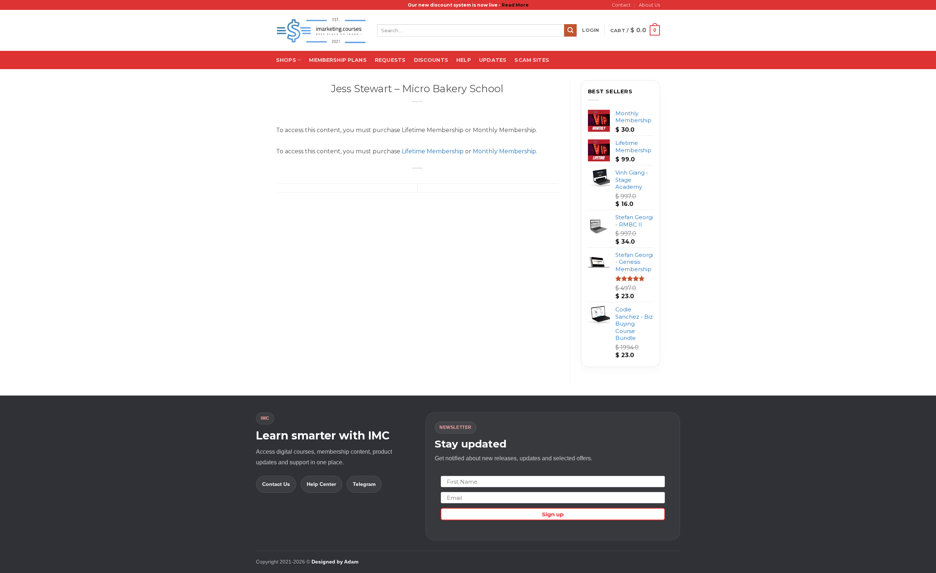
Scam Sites (531, 60)
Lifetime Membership (433, 151)
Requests (390, 60)
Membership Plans (337, 60)
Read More (515, 5)
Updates (492, 60)
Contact (621, 5)
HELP (463, 60)
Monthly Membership (504, 151)
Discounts (431, 60)
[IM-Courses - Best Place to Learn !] (321, 30)
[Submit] (570, 30)
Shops (286, 60)
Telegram (364, 484)
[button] (590, 30)
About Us (649, 5)
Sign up (553, 514)
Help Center (321, 484)
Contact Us (276, 484)
